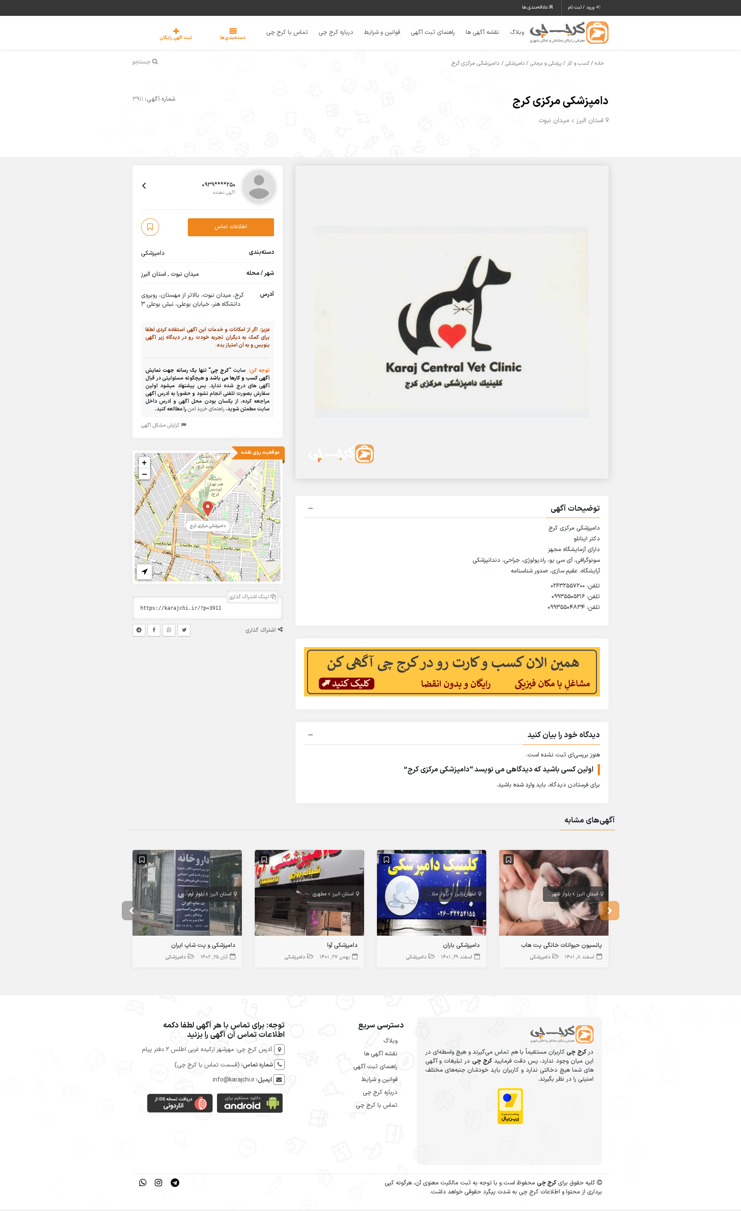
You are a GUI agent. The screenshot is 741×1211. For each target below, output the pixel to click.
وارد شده (523, 786)
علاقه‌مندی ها (535, 7)
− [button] (144, 475)
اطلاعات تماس (230, 228)
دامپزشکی (514, 65)
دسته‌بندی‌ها (207, 38)
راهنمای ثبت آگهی (427, 33)
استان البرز (589, 122)
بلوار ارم (196, 895)
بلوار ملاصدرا (435, 895)
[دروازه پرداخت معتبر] (510, 1107)
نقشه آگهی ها (477, 33)
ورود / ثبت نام (582, 7)
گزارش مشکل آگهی (161, 427)
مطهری (319, 895)
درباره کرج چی (330, 33)
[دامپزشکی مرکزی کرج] (207, 509)
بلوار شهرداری (557, 895)
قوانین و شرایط (376, 33)
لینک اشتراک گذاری (250, 598)
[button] (451, 511)
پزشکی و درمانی (545, 65)
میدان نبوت (554, 122)
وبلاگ (511, 33)
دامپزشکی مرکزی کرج (560, 102)
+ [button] (144, 463)
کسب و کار (578, 65)
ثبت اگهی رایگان (167, 38)
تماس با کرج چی (281, 33)
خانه (599, 65)
